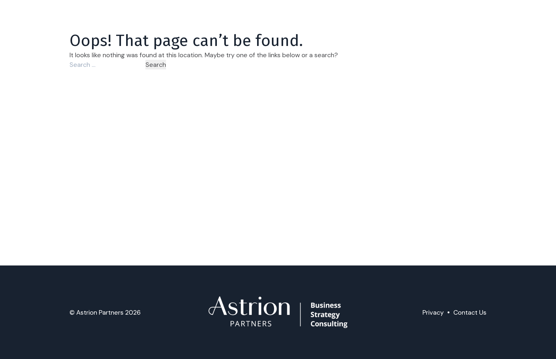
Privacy (433, 312)
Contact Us (469, 312)
